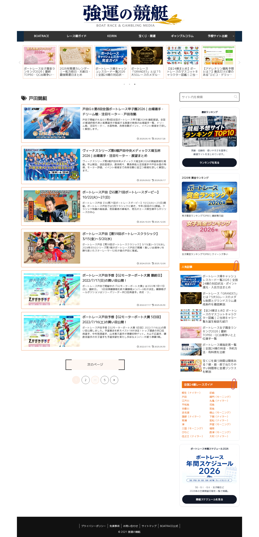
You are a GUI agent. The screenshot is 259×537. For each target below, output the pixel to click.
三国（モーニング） (193, 428)
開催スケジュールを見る (209, 499)
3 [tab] (135, 84)
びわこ (185, 432)
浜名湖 (185, 412)
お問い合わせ (130, 526)
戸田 (184, 396)
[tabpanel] (40, 62)
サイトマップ (149, 526)
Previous (19, 62)
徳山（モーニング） (220, 412)
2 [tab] (129, 84)
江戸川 (185, 400)
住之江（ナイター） (193, 436)
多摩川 (185, 408)
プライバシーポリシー (93, 526)
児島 (211, 404)
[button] (236, 97)
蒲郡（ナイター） (192, 416)
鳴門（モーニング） (220, 396)
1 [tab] (124, 84)
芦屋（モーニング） (220, 424)
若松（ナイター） (219, 420)
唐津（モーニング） (220, 432)
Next (239, 62)
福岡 (211, 428)
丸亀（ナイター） (219, 400)
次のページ (95, 364)
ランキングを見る (209, 162)
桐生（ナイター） (192, 392)
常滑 (184, 420)
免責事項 (114, 526)
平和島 (185, 404)
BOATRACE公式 (169, 526)
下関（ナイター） (219, 416)
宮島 (211, 408)
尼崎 (211, 392)
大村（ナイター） (219, 436)
